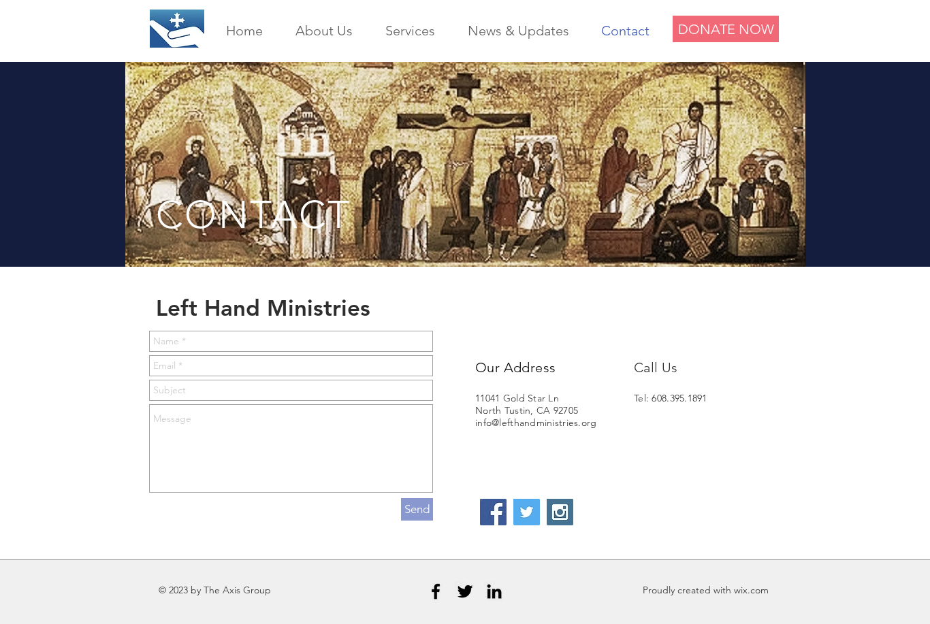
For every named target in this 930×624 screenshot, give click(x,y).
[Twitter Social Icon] (526, 512)
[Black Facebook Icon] (436, 591)
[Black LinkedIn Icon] (494, 591)
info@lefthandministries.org (536, 422)
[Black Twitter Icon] (465, 591)
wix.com (751, 590)
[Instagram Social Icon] (560, 512)
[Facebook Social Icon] (493, 512)
